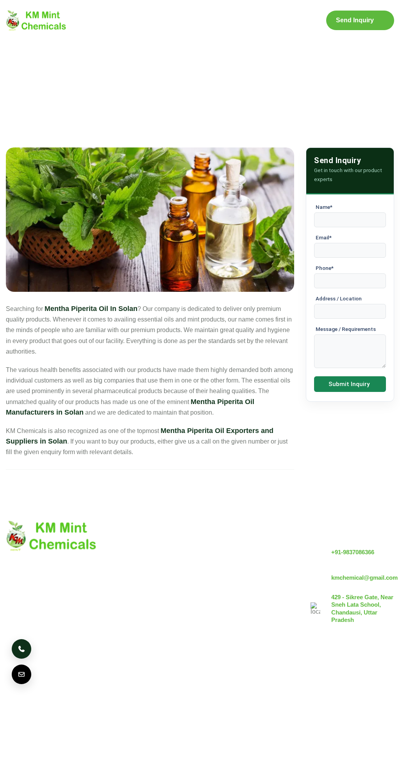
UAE (112, 681)
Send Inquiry (355, 20)
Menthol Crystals (229, 547)
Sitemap (259, 20)
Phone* (325, 268)
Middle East (148, 681)
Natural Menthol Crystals (240, 560)
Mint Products (177, 20)
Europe (82, 681)
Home (90, 20)
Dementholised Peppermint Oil (248, 609)
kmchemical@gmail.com (364, 577)
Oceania (22, 704)
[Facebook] (387, 683)
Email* (324, 237)
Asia (185, 681)
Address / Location (339, 298)
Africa (214, 681)
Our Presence (158, 600)
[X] (366, 683)
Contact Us (299, 21)
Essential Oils (225, 623)
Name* (324, 207)
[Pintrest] (344, 683)
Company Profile (131, 21)
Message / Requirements (346, 329)
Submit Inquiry (349, 384)
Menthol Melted (227, 596)
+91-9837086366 (352, 552)
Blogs (223, 20)
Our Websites (158, 613)
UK (52, 681)
